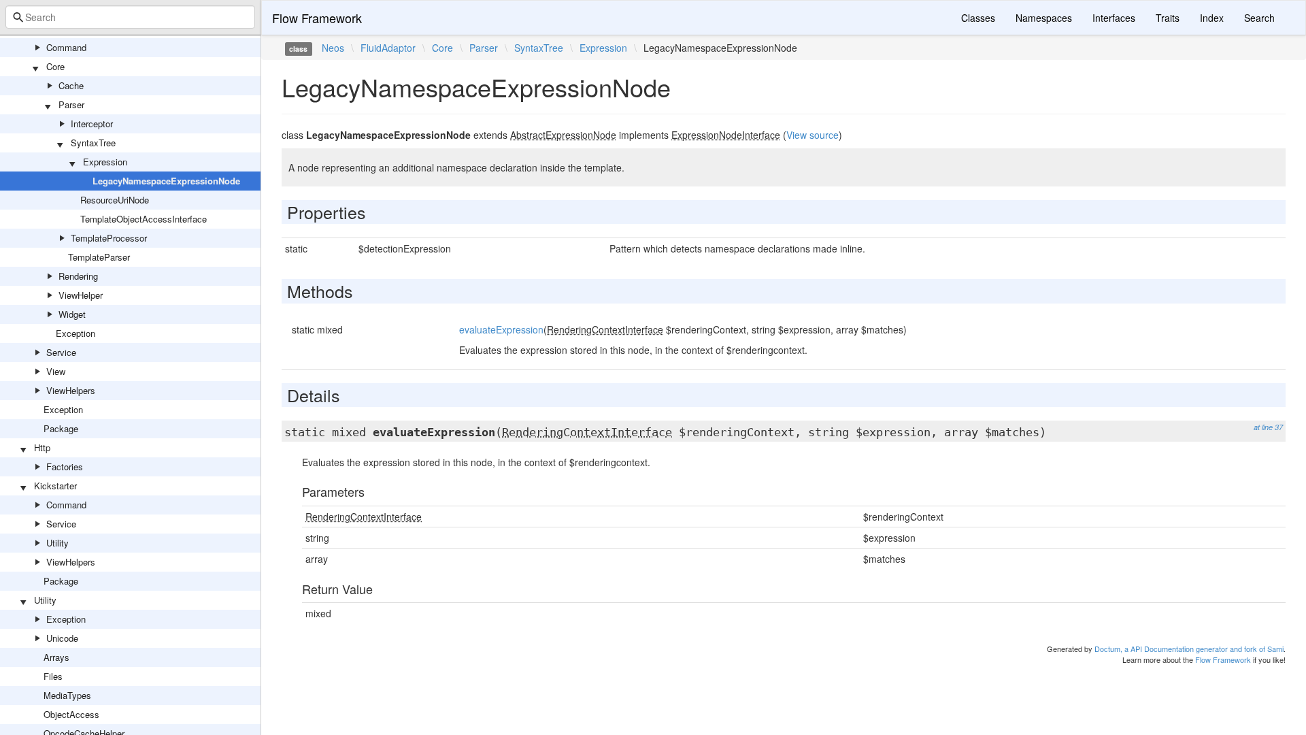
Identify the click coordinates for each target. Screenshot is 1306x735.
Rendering (78, 276)
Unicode (62, 638)
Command (66, 47)
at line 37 (1268, 427)
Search (1259, 17)
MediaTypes (67, 695)
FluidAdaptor (388, 47)
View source (812, 135)
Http (42, 447)
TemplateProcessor (109, 237)
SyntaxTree (93, 142)
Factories (64, 466)
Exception (75, 333)
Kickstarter (55, 485)
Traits (1167, 17)
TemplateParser (99, 256)
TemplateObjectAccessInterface (143, 218)
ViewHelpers (70, 390)
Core (55, 66)
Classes (978, 17)
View (55, 371)
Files (53, 676)
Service (61, 352)
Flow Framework (317, 18)
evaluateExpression (501, 329)
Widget (72, 314)
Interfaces (1113, 17)
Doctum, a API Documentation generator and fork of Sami (1189, 648)
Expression (105, 161)
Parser (71, 104)
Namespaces (1044, 17)
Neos (333, 47)
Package (61, 428)
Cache (71, 85)
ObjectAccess (71, 714)
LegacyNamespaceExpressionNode (166, 180)
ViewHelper (80, 295)
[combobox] (130, 17)
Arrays (56, 657)
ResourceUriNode (114, 199)
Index (1212, 17)
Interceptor (92, 123)
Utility (57, 542)
